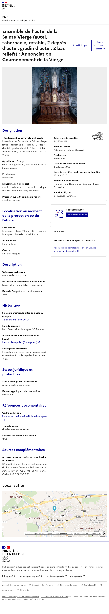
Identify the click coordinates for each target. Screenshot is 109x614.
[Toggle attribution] (103, 533)
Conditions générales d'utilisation (54, 596)
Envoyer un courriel (77, 214)
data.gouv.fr (76, 576)
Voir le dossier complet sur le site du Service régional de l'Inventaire (75, 249)
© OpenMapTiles (63, 533)
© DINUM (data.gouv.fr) (45, 533)
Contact (35, 585)
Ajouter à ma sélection (100, 45)
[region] (54, 514)
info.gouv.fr (8, 576)
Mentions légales (9, 596)
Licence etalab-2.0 (23, 599)
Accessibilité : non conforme (14, 585)
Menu (105, 4)
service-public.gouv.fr (30, 576)
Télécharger (81, 45)
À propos (49, 585)
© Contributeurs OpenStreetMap (86, 533)
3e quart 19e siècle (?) (14, 319)
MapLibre (28, 533)
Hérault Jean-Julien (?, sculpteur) (19, 342)
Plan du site (24, 590)
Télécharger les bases (68, 585)
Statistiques (89, 585)
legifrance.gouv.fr (55, 576)
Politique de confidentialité (28, 596)
